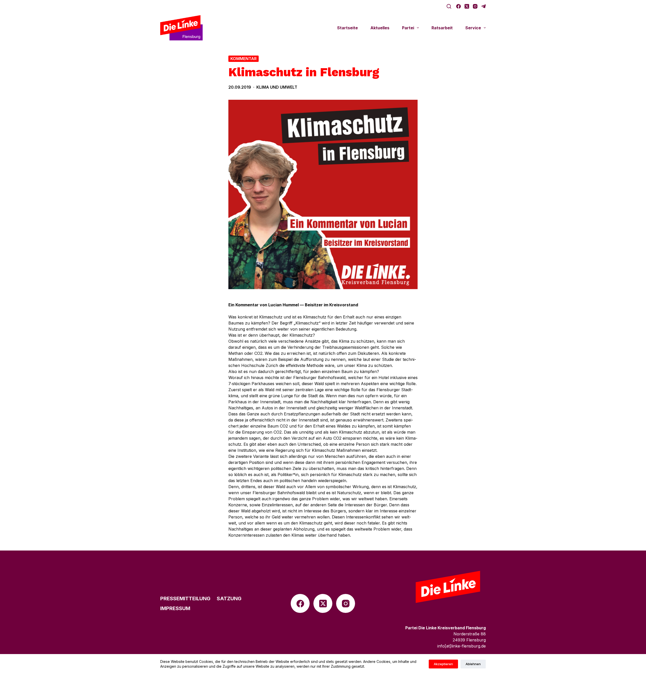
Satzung (229, 598)
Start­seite (347, 27)
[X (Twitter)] (467, 6)
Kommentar (243, 58)
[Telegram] (483, 6)
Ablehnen (473, 664)
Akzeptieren (443, 664)
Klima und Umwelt (276, 87)
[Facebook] (458, 6)
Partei (408, 27)
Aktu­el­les (379, 27)
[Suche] (449, 6)
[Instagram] (475, 6)
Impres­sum (175, 608)
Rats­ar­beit (442, 27)
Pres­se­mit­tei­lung (185, 598)
